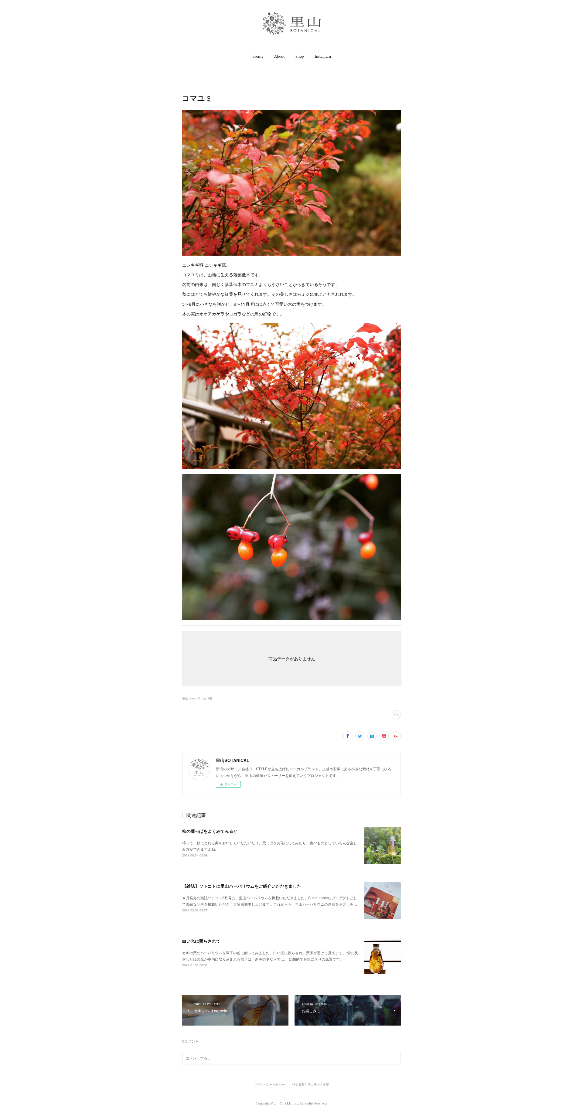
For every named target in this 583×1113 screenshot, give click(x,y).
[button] (257, 56)
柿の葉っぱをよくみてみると (209, 831)
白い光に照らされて (201, 941)
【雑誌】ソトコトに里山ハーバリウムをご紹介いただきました (241, 886)
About (279, 56)
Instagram (323, 56)
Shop (299, 56)
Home (257, 56)
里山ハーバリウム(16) (197, 698)
